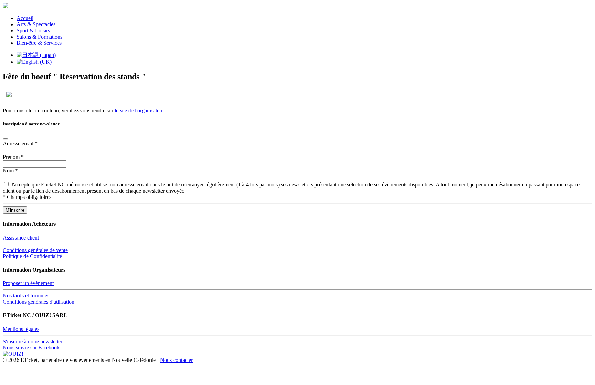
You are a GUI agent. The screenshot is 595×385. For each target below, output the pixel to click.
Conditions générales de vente (35, 250)
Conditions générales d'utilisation (38, 302)
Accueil (25, 18)
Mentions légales (21, 329)
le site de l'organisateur (139, 110)
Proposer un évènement (28, 283)
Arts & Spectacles (36, 24)
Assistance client (21, 238)
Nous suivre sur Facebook (31, 348)
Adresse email (20, 143)
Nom (10, 170)
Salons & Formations (39, 37)
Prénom (13, 157)
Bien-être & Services (39, 43)
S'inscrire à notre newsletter (32, 341)
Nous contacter (176, 360)
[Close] (5, 139)
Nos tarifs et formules (26, 295)
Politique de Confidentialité (32, 256)
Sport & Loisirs (33, 30)
